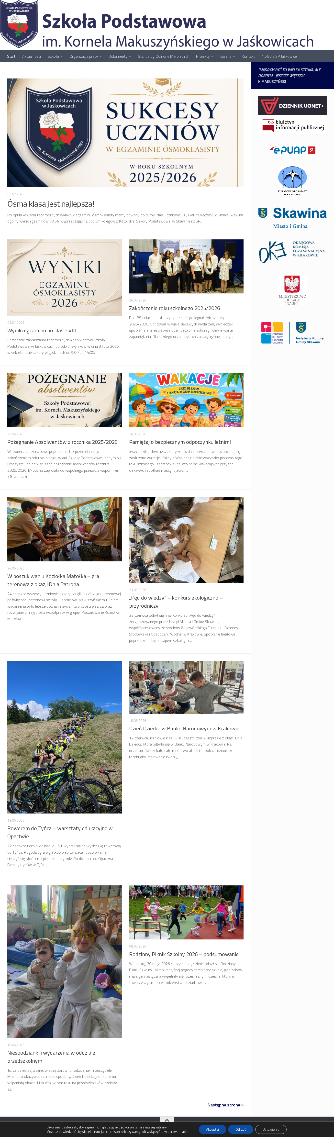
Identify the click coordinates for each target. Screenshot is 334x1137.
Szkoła (53, 56)
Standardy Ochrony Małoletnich (163, 56)
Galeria (225, 56)
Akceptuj (212, 1129)
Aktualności (31, 56)
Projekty (203, 56)
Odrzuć (240, 1129)
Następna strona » (226, 1105)
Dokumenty (118, 56)
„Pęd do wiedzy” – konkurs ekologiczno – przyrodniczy (176, 601)
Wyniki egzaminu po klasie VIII (41, 330)
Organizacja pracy (83, 56)
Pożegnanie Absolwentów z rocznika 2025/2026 (62, 442)
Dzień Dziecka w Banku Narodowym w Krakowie (184, 728)
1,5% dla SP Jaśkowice (279, 56)
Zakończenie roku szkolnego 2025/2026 (174, 308)
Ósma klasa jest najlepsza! (50, 203)
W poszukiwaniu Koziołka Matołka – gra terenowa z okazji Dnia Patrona (53, 580)
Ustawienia (271, 1129)
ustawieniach (177, 1131)
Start (11, 56)
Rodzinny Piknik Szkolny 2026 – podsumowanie (184, 954)
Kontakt (248, 56)
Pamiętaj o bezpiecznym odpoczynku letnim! (180, 442)
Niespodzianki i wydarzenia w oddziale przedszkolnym (51, 1056)
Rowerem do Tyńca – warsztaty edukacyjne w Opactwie (60, 832)
